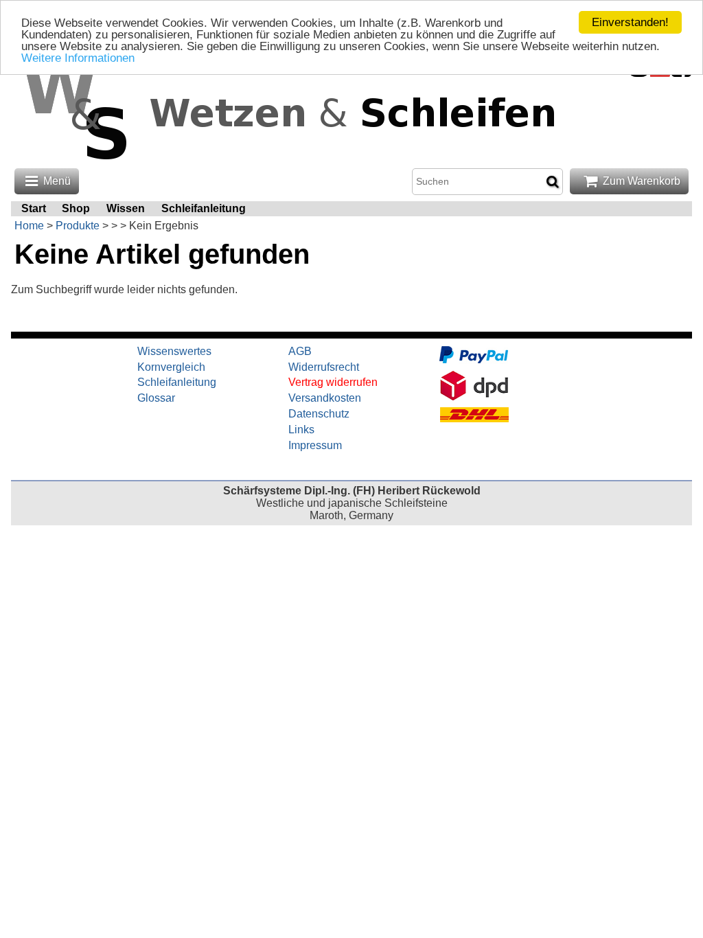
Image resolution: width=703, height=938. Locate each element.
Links (301, 429)
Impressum (315, 445)
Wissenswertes (174, 351)
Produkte (78, 225)
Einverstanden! (630, 22)
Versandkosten (324, 398)
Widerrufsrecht (323, 367)
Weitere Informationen (78, 58)
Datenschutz (318, 414)
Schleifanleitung (203, 208)
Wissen (125, 208)
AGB (300, 351)
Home (29, 225)
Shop (76, 208)
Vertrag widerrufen (333, 382)
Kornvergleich (171, 367)
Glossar (156, 398)
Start (33, 208)
